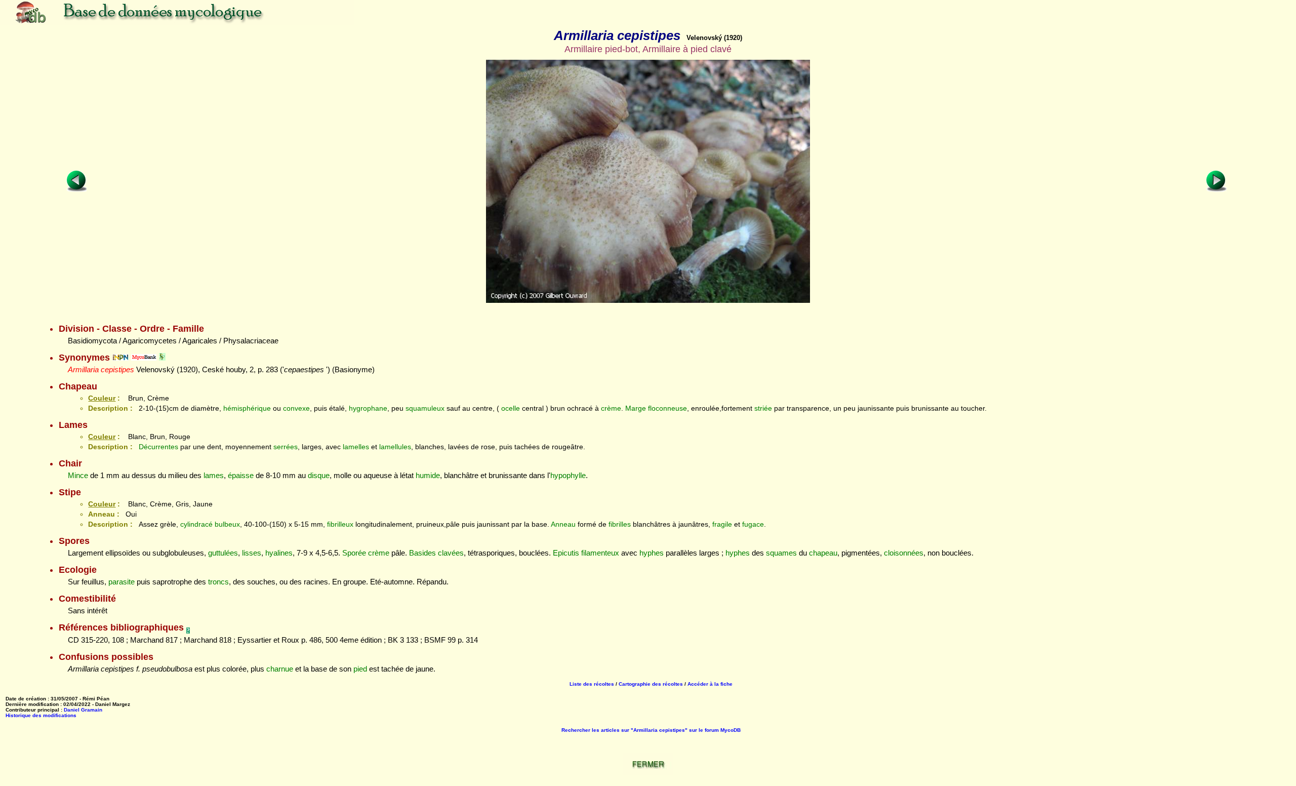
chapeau (823, 552)
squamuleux (425, 408)
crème (611, 408)
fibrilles (620, 524)
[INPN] (120, 357)
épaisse (241, 475)
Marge (635, 408)
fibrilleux (340, 524)
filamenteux (600, 552)
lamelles (356, 447)
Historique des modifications (41, 715)
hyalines (279, 552)
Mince (78, 475)
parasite (121, 581)
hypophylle (568, 475)
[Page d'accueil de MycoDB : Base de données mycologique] (177, 22)
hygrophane (368, 408)
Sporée (354, 552)
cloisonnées (903, 552)
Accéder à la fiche (710, 684)
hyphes (651, 552)
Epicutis (566, 552)
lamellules (395, 447)
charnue (279, 668)
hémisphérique (247, 408)
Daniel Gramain (83, 710)
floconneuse (667, 408)
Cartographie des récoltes (651, 684)
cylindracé (196, 524)
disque (319, 475)
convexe (296, 408)
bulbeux (227, 524)
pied (360, 668)
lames (214, 475)
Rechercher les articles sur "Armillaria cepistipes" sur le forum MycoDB (651, 730)
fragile (722, 524)
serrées (285, 447)
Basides (422, 552)
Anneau (563, 524)
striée (763, 408)
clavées (451, 552)
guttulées (223, 552)
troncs (218, 581)
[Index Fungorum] (162, 357)
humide (428, 475)
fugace (753, 524)
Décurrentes (158, 447)
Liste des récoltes (592, 684)
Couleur (101, 398)
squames (781, 552)
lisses (251, 552)
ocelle (510, 408)
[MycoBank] (143, 357)
